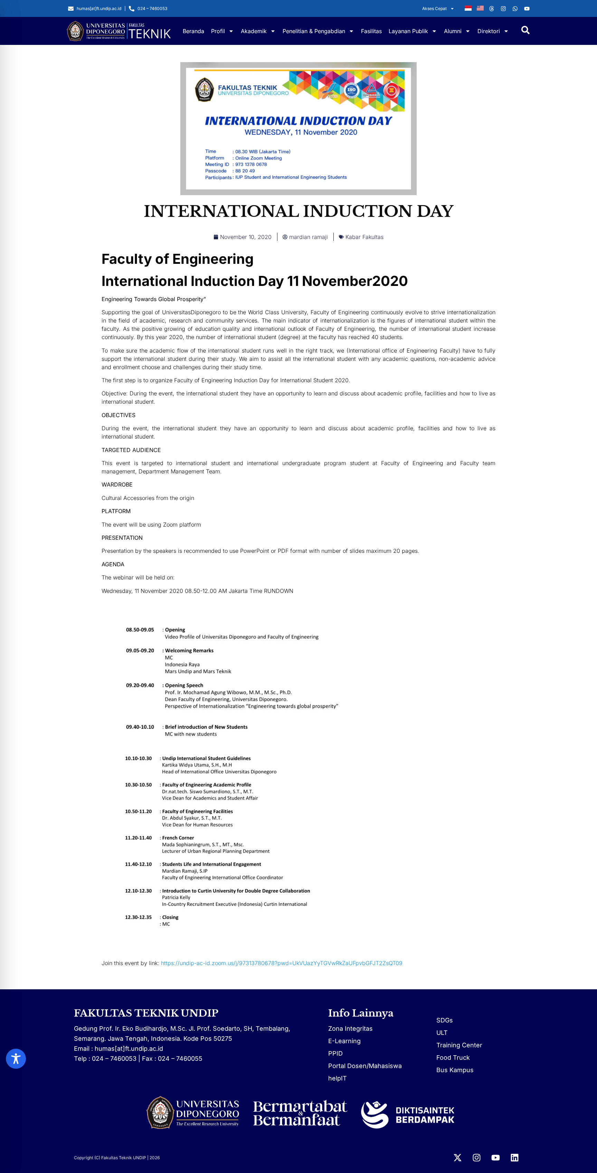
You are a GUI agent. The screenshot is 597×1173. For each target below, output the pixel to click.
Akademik (254, 31)
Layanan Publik (408, 31)
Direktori (488, 31)
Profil (218, 31)
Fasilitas (371, 31)
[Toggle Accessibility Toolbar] (16, 1058)
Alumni (453, 31)
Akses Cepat (434, 8)
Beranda (193, 31)
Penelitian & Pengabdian (314, 31)
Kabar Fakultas (364, 236)
